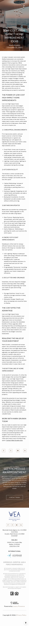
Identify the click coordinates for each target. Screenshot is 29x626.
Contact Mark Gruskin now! (14, 440)
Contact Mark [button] (14, 497)
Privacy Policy (21, 615)
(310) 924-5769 (14, 546)
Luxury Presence (19, 606)
